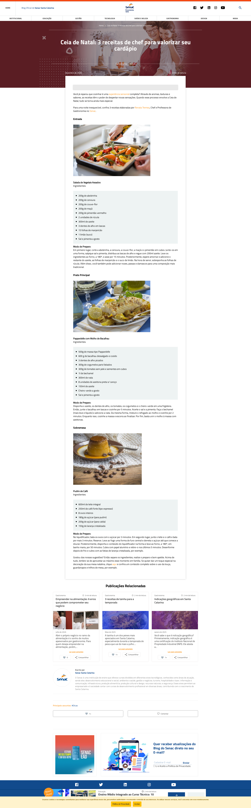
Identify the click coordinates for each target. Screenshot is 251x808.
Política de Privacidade (179, 766)
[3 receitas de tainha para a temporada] (125, 620)
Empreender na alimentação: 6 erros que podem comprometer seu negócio (76, 602)
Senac (93, 111)
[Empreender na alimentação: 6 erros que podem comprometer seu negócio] (76, 620)
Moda (235, 18)
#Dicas (132, 63)
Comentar (164, 713)
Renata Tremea (142, 107)
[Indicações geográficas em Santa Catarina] (175, 620)
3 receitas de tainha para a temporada (119, 600)
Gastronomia (172, 18)
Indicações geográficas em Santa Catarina (172, 600)
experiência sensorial (119, 94)
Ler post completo (76, 651)
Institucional (15, 18)
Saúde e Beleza (141, 18)
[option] (74, 754)
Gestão (78, 18)
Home (101, 25)
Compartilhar (83, 657)
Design (204, 18)
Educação (47, 18)
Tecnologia (110, 18)
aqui (114, 564)
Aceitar (137, 804)
